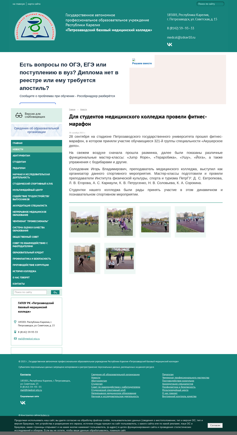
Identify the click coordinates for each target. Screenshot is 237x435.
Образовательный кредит (28, 252)
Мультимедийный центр (28, 190)
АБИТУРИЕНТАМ (21, 155)
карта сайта (34, 3)
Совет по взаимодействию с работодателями (30, 245)
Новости (18, 149)
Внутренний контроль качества (179, 396)
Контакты (19, 283)
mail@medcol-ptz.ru (29, 338)
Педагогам (167, 374)
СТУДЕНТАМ (19, 161)
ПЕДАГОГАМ (19, 168)
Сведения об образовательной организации (115, 374)
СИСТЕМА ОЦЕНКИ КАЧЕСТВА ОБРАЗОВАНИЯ (29, 229)
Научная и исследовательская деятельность (31, 176)
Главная (17, 143)
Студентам (97, 383)
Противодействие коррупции (31, 265)
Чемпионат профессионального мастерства (185, 377)
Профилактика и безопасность (32, 258)
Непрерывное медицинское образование (29, 213)
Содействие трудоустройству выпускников (31, 198)
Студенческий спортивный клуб (33, 183)
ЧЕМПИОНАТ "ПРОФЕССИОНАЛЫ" (31, 221)
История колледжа (24, 271)
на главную (19, 3)
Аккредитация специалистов (177, 383)
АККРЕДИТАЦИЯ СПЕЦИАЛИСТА (30, 205)
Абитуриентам (99, 380)
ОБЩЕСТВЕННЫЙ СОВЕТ (26, 236)
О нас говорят (21, 277)
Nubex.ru (44, 415)
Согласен (215, 425)
